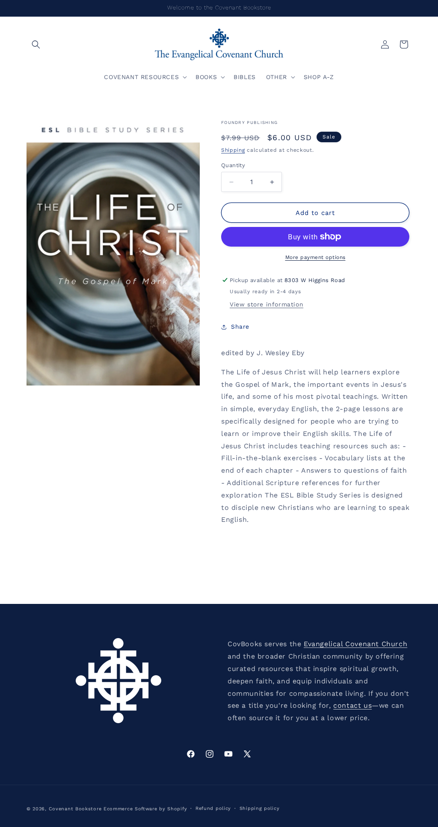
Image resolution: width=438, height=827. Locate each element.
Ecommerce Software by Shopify (145, 809)
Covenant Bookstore (75, 809)
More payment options (315, 257)
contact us (352, 705)
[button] (36, 44)
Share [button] (240, 326)
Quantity (233, 165)
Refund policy (213, 808)
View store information (266, 304)
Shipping (233, 150)
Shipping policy (260, 808)
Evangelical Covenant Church (355, 644)
